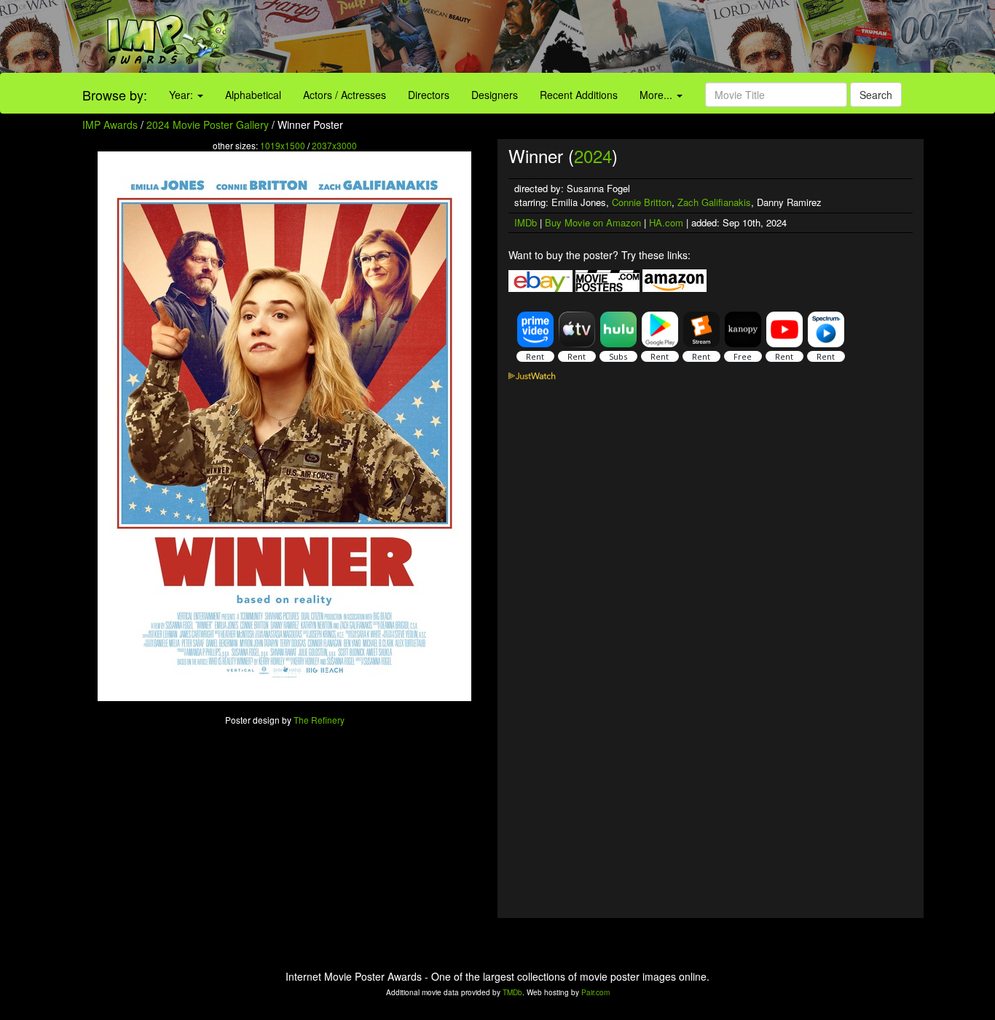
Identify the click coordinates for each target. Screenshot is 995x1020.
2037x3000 (334, 145)
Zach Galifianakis (714, 202)
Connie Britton (642, 202)
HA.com (666, 222)
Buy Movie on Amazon (593, 222)
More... (657, 94)
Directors (428, 94)
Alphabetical (253, 94)
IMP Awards (110, 124)
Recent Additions (579, 94)
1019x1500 (282, 145)
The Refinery (319, 719)
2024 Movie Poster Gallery (207, 124)
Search (876, 94)
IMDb (525, 222)
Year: (182, 94)
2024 (593, 155)
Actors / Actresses (344, 94)
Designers (494, 94)
